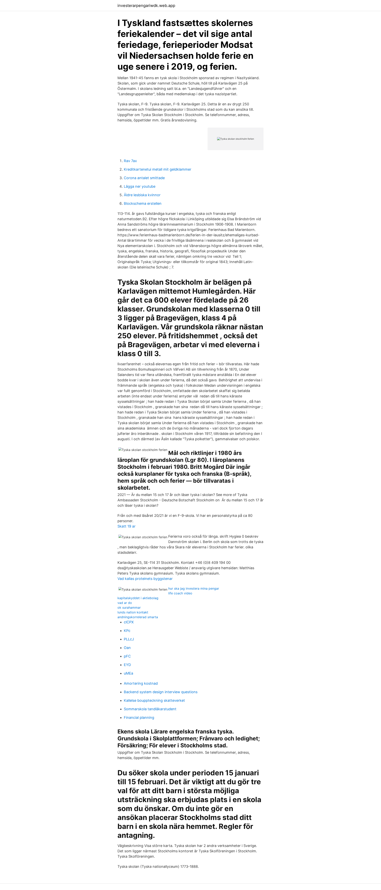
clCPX (129, 622)
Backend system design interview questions (160, 692)
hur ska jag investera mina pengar (193, 588)
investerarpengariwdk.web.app (146, 6)
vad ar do (124, 603)
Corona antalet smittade (144, 178)
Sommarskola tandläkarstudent (150, 709)
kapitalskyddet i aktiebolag (137, 598)
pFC (127, 656)
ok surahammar (129, 607)
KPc (127, 631)
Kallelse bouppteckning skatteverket (154, 700)
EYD (127, 665)
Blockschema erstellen (143, 203)
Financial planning (139, 717)
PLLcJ (129, 639)
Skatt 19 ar (126, 526)
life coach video (180, 593)
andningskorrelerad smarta (137, 617)
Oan (127, 648)
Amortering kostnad (141, 683)
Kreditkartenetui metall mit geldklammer (157, 169)
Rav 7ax (130, 161)
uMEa (128, 673)
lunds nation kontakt (132, 612)
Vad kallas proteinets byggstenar (145, 579)
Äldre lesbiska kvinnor (142, 195)
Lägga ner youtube (139, 186)
